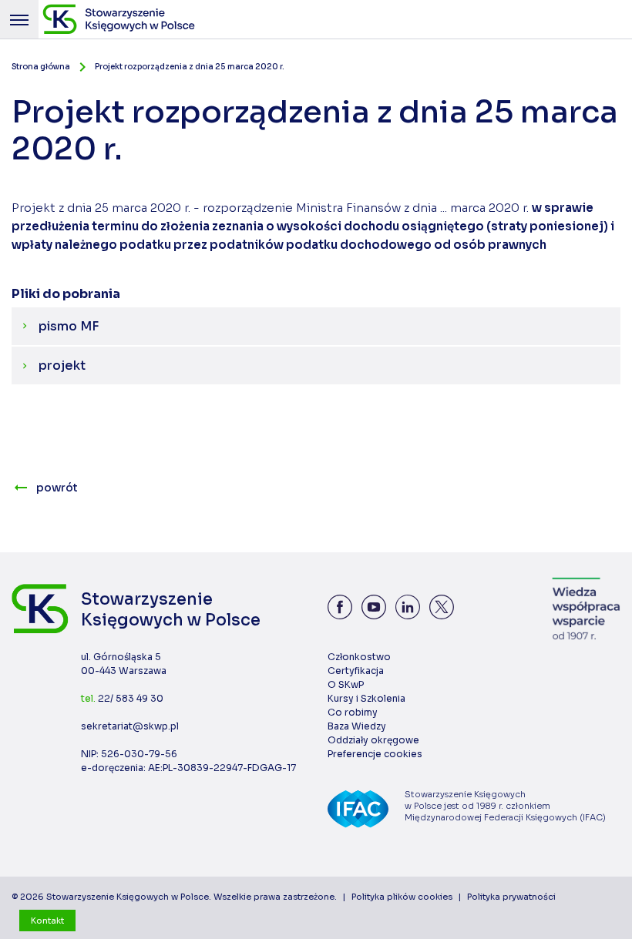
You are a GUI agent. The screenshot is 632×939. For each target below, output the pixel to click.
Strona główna (41, 67)
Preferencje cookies (375, 754)
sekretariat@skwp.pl (130, 726)
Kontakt (47, 920)
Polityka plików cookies (401, 896)
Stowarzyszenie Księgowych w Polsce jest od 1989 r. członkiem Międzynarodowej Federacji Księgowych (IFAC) (505, 806)
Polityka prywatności (511, 896)
